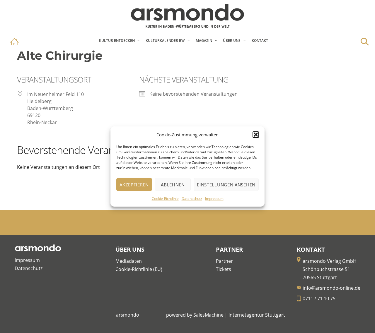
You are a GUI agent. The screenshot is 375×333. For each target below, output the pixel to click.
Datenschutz (192, 198)
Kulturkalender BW (165, 40)
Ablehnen (173, 185)
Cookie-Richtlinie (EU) (138, 269)
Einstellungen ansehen (226, 185)
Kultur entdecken (117, 40)
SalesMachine (208, 315)
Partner (224, 261)
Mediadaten (128, 261)
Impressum (214, 198)
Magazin (204, 40)
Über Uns (232, 40)
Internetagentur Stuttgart (257, 315)
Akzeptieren (134, 185)
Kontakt (260, 40)
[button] (256, 135)
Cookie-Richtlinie (165, 198)
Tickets (223, 269)
